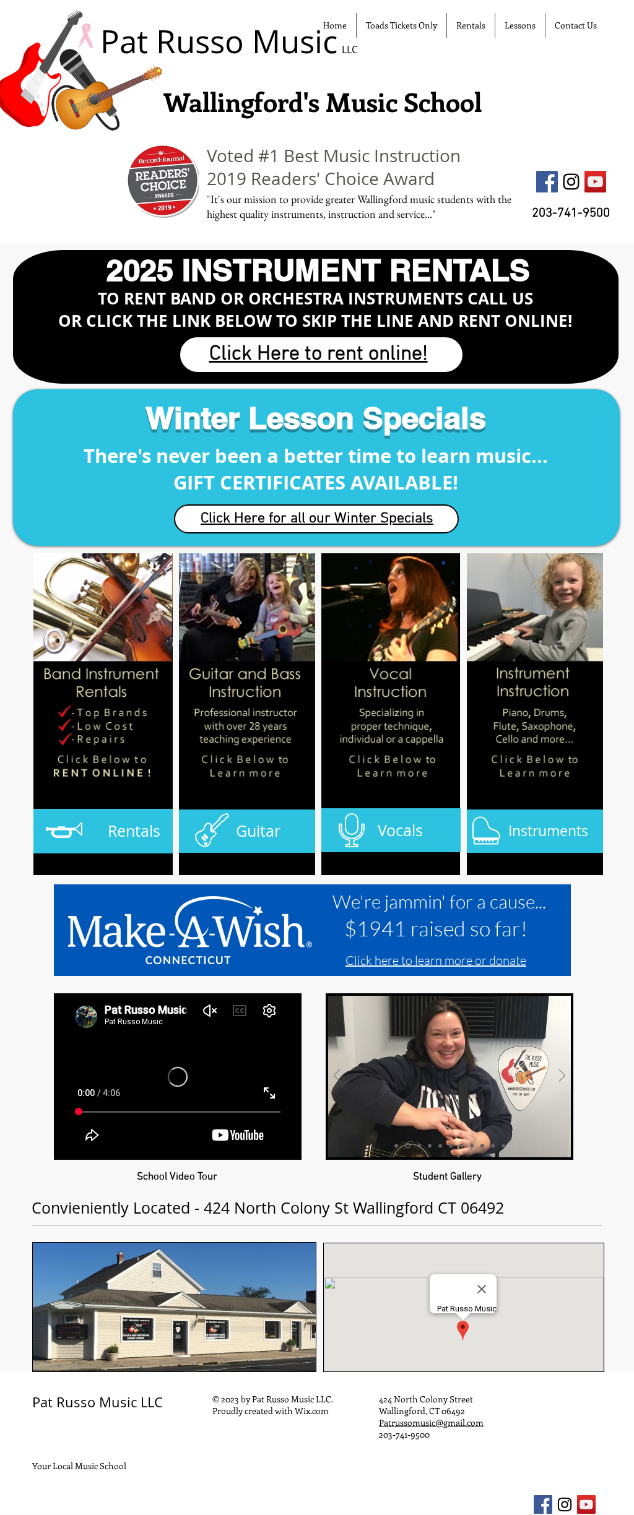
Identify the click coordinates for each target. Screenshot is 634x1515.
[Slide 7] (461, 1145)
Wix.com (312, 1411)
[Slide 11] (503, 1145)
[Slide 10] (493, 1145)
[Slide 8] (472, 1145)
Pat (42, 1402)
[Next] (562, 1076)
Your (41, 1466)
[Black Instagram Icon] (571, 181)
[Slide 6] (451, 1145)
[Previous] (337, 1076)
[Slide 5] (407, 1146)
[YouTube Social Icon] (595, 181)
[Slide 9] (482, 1145)
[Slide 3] (396, 1145)
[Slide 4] (430, 1145)
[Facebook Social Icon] (547, 181)
